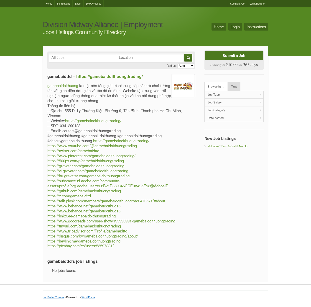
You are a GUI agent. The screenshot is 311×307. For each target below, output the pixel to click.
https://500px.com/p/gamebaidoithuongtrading (85, 160)
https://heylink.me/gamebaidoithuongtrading (83, 241)
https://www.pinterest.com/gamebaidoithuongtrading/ (91, 155)
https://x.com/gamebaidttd (69, 196)
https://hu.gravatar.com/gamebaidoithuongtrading (88, 175)
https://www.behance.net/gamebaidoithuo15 (83, 206)
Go (188, 57)
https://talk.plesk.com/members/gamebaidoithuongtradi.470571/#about (106, 201)
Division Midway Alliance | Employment (103, 24)
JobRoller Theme (53, 297)
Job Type (214, 94)
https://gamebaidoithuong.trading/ (109, 76)
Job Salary (215, 102)
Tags (234, 86)
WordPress (88, 297)
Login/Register (257, 3)
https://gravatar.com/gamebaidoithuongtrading (85, 165)
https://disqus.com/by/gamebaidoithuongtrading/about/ (92, 236)
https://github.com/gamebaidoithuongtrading (84, 190)
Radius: (172, 65)
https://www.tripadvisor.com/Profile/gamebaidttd (87, 231)
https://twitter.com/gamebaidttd (73, 150)
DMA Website (93, 3)
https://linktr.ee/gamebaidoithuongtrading (81, 216)
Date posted (216, 118)
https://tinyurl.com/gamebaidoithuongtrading (84, 226)
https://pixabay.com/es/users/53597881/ (80, 245)
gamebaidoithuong (62, 85)
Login (78, 3)
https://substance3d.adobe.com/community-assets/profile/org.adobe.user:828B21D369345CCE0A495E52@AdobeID (107, 183)
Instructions (63, 3)
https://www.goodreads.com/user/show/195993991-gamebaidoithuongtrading (111, 221)
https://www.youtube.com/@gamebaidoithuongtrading (92, 145)
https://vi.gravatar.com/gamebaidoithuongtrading (87, 170)
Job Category (216, 110)
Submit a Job (237, 3)
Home (49, 3)
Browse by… (216, 86)
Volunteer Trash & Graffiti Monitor (228, 146)
